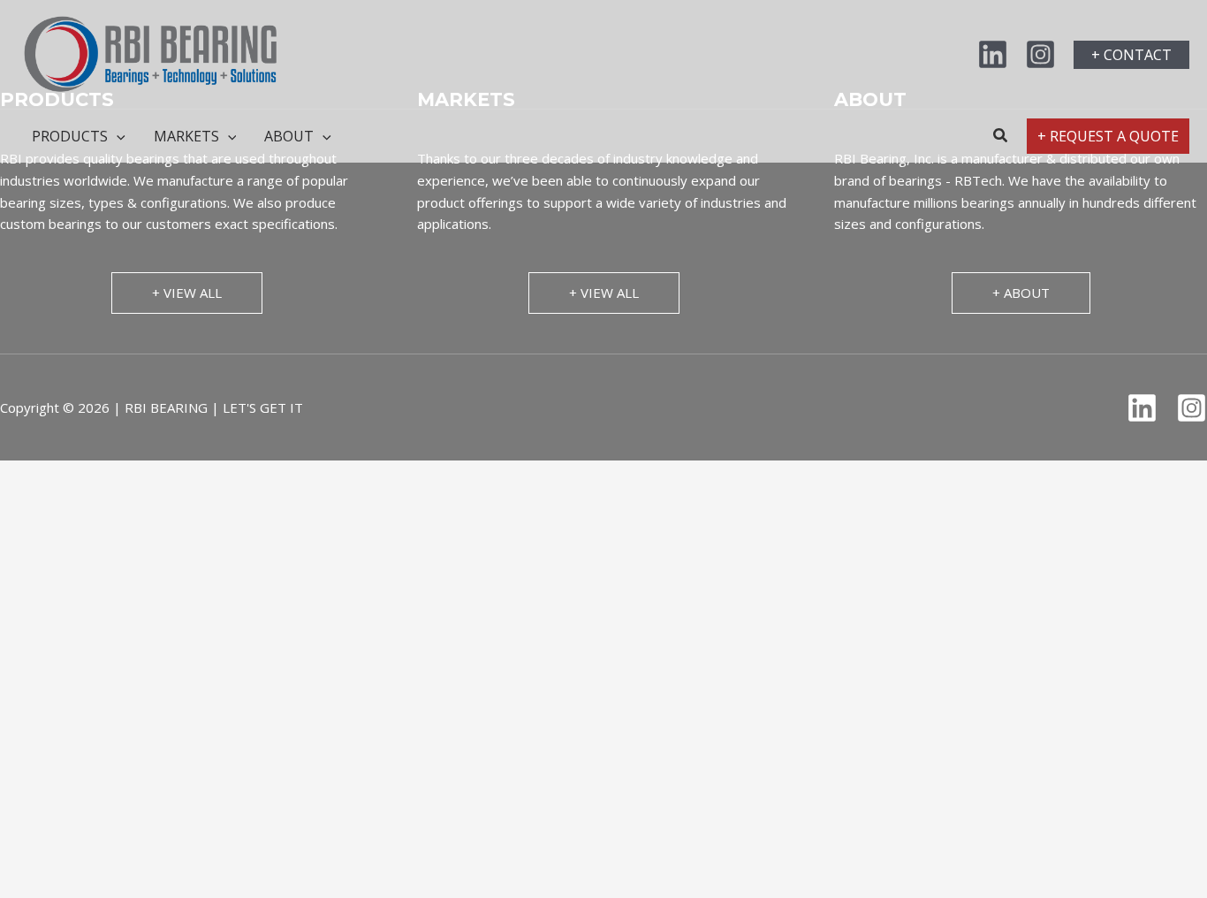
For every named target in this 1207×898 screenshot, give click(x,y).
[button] (1131, 55)
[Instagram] (1040, 54)
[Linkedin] (992, 54)
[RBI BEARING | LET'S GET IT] (150, 53)
